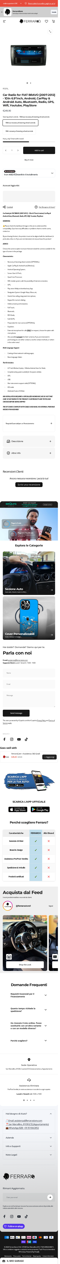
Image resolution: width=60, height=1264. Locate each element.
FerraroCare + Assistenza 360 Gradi (25, 753)
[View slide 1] (24, 1100)
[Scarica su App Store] (17, 809)
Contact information (48, 1256)
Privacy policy (17, 1256)
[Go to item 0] (27, 83)
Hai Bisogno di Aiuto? (47, 207)
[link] (27, 1124)
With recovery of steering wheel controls (19, 131)
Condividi (10, 207)
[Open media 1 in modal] (50, 31)
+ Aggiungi (49, 757)
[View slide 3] (30, 1100)
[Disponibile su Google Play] (40, 809)
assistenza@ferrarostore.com (18, 660)
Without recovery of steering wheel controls (20, 123)
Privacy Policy (41, 720)
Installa (54, 12)
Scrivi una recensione (29, 484)
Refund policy (8, 1256)
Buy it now (29, 160)
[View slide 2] (27, 1100)
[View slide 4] (34, 1100)
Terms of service (26, 1256)
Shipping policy (37, 1256)
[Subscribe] (50, 1197)
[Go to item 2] (30, 83)
